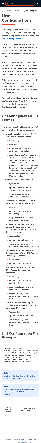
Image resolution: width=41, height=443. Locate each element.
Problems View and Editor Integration (27, 409)
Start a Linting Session (8, 409)
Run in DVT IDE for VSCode (14, 11)
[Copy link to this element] (34, 21)
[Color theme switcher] (37, 4)
